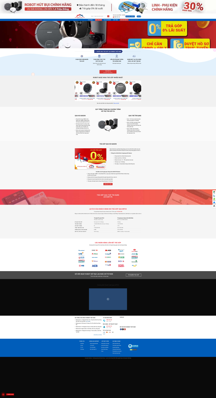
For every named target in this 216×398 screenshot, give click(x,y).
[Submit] (108, 16)
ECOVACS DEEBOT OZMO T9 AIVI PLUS (135, 98)
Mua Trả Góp (98, 19)
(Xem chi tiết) (116, 103)
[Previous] (75, 90)
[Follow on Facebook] (121, 329)
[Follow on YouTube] (125, 329)
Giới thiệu (115, 19)
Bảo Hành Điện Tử (93, 349)
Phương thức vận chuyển (117, 351)
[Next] (140, 90)
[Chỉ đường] (88, 321)
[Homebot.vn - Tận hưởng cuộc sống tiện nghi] (80, 16)
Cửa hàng (90, 19)
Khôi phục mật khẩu (104, 347)
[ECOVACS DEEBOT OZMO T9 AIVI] (102, 89)
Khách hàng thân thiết (94, 343)
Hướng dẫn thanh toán (117, 349)
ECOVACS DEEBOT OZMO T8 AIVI (85, 98)
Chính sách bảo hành (116, 353)
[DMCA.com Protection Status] (133, 349)
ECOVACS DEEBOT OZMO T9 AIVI (102, 98)
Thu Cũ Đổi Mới (107, 19)
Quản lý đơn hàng (104, 349)
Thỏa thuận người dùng (117, 345)
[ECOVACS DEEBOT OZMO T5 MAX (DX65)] (118, 89)
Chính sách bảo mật (116, 343)
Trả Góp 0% (92, 345)
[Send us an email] (123, 329)
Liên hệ (81, 345)
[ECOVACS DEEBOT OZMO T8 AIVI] (85, 89)
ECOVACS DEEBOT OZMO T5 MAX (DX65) (118, 98)
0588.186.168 (117, 16)
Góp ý (102, 351)
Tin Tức (81, 347)
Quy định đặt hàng (116, 347)
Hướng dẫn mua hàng (105, 343)
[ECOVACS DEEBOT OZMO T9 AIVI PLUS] (135, 89)
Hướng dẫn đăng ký (104, 345)
